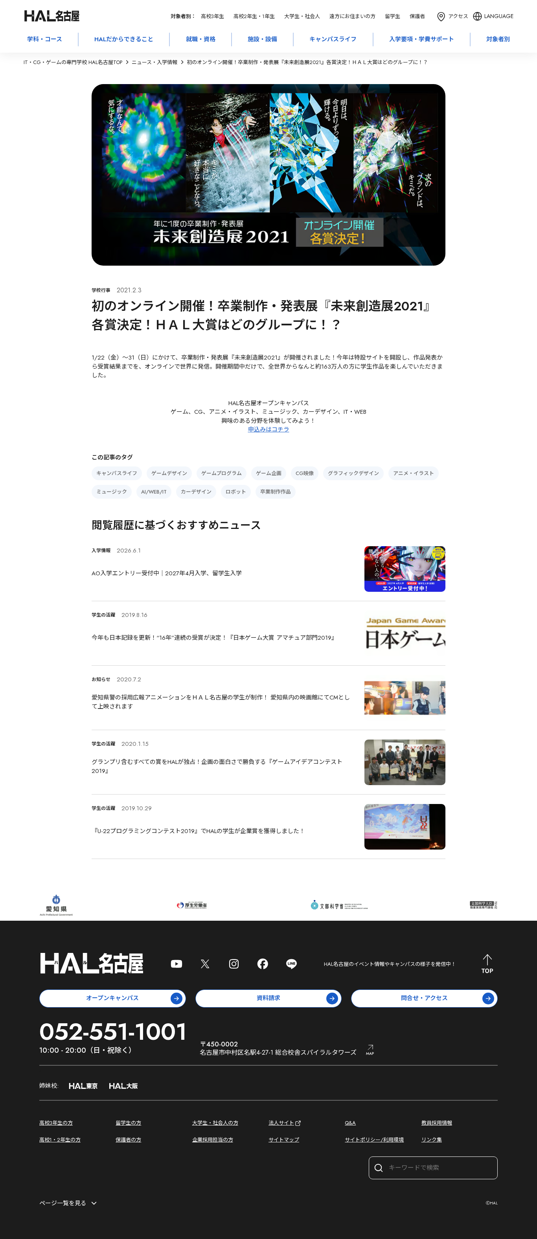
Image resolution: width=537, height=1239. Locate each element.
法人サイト (281, 1123)
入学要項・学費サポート (421, 39)
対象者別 (498, 39)
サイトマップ (283, 1140)
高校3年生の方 (56, 1123)
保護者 (417, 16)
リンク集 (431, 1140)
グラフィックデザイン (353, 473)
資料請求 (268, 998)
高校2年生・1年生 (254, 16)
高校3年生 (212, 16)
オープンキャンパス (112, 998)
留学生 (392, 16)
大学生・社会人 (302, 16)
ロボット (236, 492)
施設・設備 (262, 39)
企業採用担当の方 (212, 1140)
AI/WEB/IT (154, 492)
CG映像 (305, 473)
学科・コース (44, 39)
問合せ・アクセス (424, 998)
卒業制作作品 (275, 492)
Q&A (350, 1123)
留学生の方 (128, 1123)
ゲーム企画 (268, 473)
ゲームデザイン (169, 473)
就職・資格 (200, 39)
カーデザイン (196, 492)
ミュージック (111, 492)
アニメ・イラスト (413, 473)
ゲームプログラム (221, 473)
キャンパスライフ (333, 39)
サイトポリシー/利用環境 (374, 1140)
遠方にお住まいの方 (352, 16)
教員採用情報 (436, 1123)
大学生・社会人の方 (215, 1123)
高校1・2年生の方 (60, 1140)
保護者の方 (128, 1140)
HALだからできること (123, 39)
